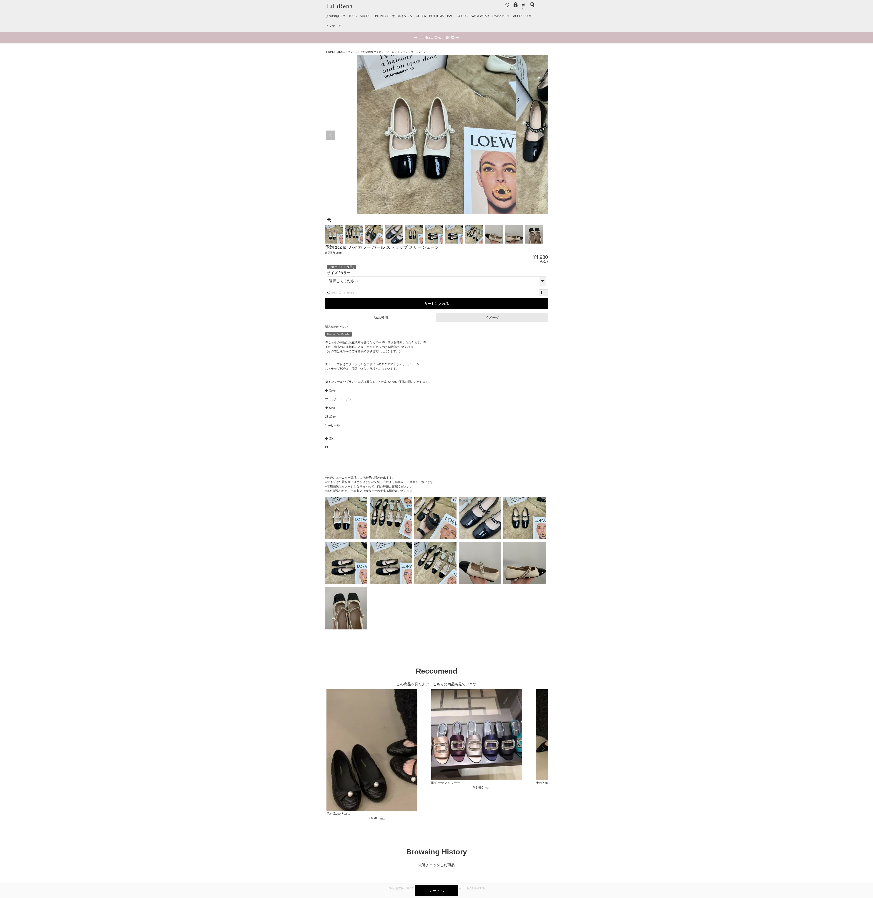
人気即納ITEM (335, 16)
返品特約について (337, 327)
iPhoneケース (501, 16)
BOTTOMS (436, 16)
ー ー (436, 38)
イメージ (492, 317)
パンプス (353, 51)
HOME (330, 51)
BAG (450, 16)
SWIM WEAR (480, 16)
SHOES (365, 16)
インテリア (333, 26)
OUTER (421, 16)
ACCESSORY (522, 16)
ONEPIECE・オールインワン (393, 16)
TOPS (353, 16)
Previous (330, 135)
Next (542, 135)
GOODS (462, 16)
